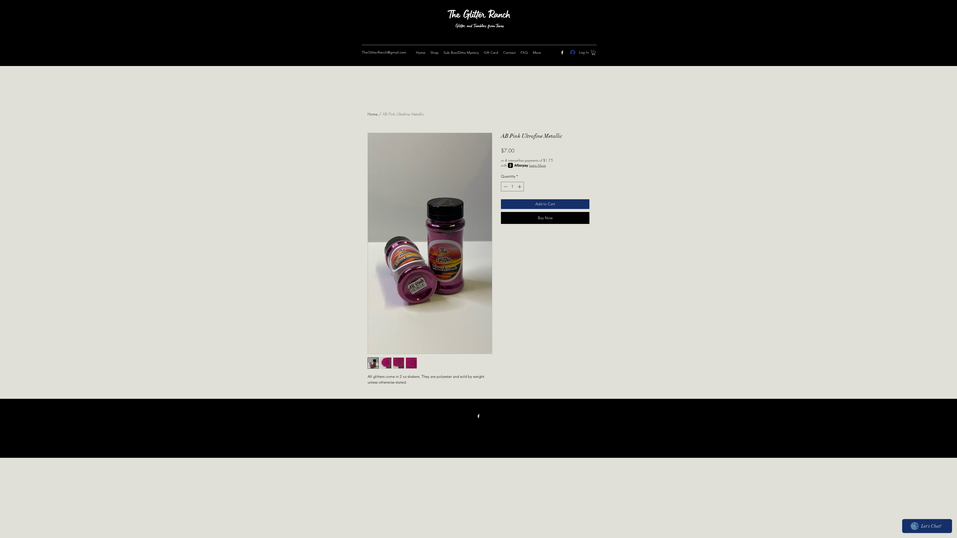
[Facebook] (562, 52)
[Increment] (520, 186)
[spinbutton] (512, 186)
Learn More (537, 165)
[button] (594, 52)
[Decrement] (505, 186)
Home (373, 114)
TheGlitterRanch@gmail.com (384, 52)
